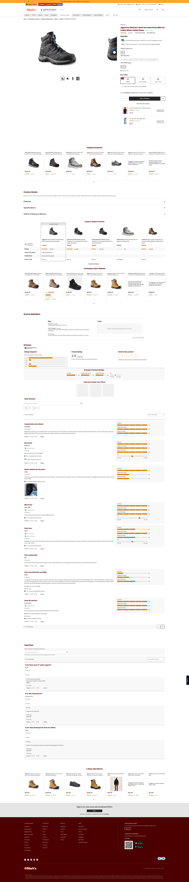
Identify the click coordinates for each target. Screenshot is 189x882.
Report (42, 436)
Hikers (56, 19)
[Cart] (163, 10)
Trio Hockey (44, 845)
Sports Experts (45, 842)
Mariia (27, 730)
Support (139, 4)
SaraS (26, 531)
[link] (126, 33)
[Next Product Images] (114, 52)
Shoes (40, 15)
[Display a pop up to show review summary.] (139, 110)
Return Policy (81, 839)
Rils (25, 557)
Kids (46, 15)
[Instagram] (31, 860)
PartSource (44, 837)
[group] (53, 294)
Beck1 (26, 667)
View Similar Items (151, 32)
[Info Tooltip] (152, 93)
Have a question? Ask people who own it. (34, 649)
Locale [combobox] (34, 408)
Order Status (150, 9)
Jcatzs (28, 682)
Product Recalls (27, 847)
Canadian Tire (45, 826)
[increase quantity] (127, 99)
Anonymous (27, 603)
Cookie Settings (27, 850)
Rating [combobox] (26, 408)
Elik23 (26, 574)
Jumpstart (62, 839)
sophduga (27, 426)
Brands (107, 15)
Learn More (86, 1)
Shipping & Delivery (28, 831)
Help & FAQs (26, 837)
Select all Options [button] (145, 98)
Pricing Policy (81, 837)
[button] (140, 10)
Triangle (44, 834)
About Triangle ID (63, 834)
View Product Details (140, 32)
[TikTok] (37, 860)
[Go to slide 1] (63, 78)
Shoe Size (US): (125, 55)
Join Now (106, 814)
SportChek (44, 829)
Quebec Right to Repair (82, 842)
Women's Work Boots (47, 19)
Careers (62, 831)
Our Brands (62, 829)
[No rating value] (120, 249)
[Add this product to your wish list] (163, 99)
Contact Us (26, 845)
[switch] (27, 244)
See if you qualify (156, 44)
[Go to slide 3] (73, 78)
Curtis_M (28, 716)
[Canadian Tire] (42, 4)
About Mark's (63, 826)
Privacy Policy (81, 826)
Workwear (53, 15)
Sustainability (63, 837)
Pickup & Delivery (27, 829)
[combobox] (157, 414)
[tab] (128, 80)
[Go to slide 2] (68, 78)
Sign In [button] (162, 4)
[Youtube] (34, 860)
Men (34, 15)
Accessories (76, 15)
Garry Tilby (27, 507)
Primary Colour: (125, 48)
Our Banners (45, 847)
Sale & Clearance (87, 15)
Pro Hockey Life (45, 839)
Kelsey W (27, 445)
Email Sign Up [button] (132, 4)
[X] (28, 860)
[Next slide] (164, 1)
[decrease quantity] (122, 99)
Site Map (80, 831)
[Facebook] (25, 860)
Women (27, 15)
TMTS (26, 472)
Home (25, 19)
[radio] (122, 52)
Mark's (43, 831)
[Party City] (60, 4)
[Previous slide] (24, 1)
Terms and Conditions (82, 829)
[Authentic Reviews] (30, 348)
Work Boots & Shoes (65, 15)
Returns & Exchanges (28, 834)
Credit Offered (122, 4)
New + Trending (98, 15)
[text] (34, 174)
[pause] (28, 1)
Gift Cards (115, 15)
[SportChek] (49, 4)
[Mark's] (55, 4)
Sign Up (128, 828)
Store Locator (27, 839)
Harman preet (29, 696)
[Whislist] (157, 10)
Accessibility (80, 834)
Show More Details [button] (93, 263)
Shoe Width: (124, 62)
